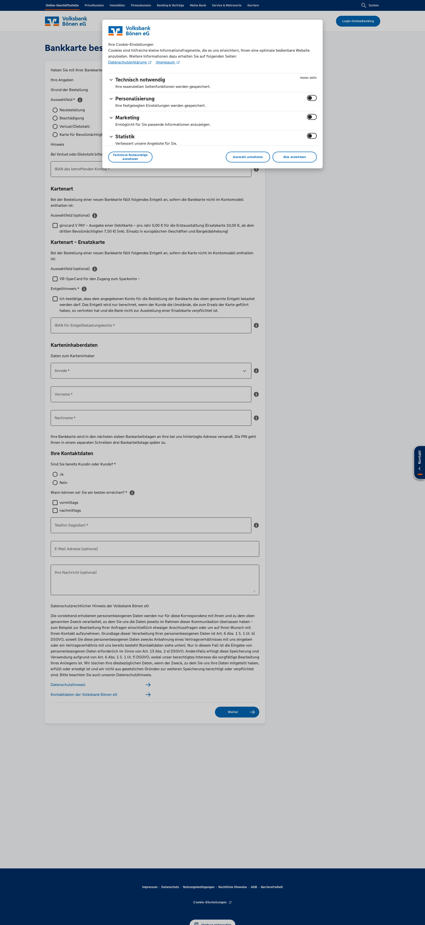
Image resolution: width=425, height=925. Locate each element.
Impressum (165, 62)
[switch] (312, 98)
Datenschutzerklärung (128, 62)
